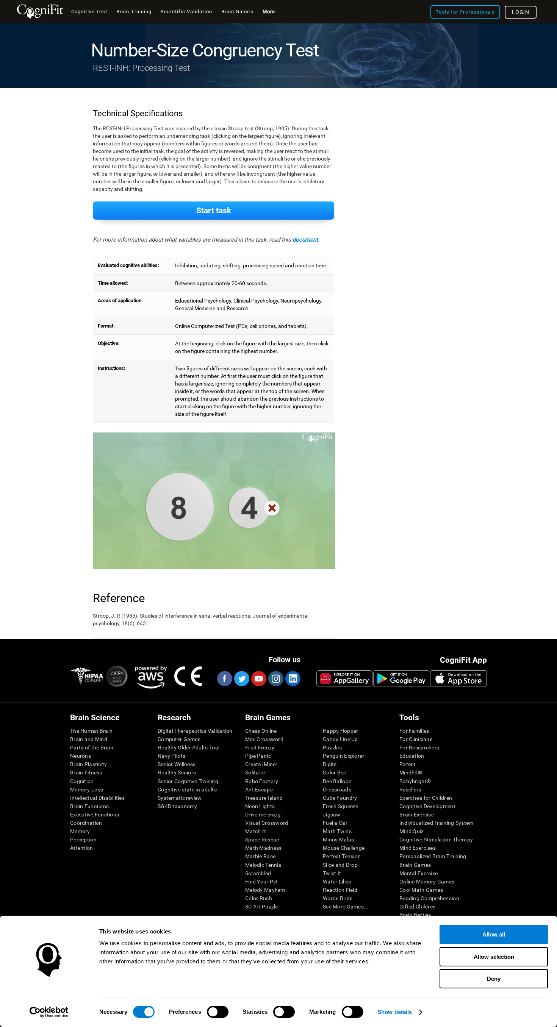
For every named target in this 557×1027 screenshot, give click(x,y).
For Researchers (419, 747)
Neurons (80, 756)
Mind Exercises (417, 848)
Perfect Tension (342, 856)
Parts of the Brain (91, 747)
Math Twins (337, 831)
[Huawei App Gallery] (344, 678)
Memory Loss (86, 790)
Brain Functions (89, 806)
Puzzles (332, 747)
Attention (81, 848)
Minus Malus (338, 840)
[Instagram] (275, 678)
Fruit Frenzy (259, 747)
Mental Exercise (418, 873)
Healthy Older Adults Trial (188, 747)
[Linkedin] (292, 678)
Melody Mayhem (265, 890)
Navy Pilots (171, 756)
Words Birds (337, 898)
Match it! (256, 831)
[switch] (217, 1012)
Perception (83, 840)
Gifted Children (417, 907)
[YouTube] (258, 678)
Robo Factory (261, 781)
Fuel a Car (335, 823)
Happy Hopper (340, 731)
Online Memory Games (426, 882)
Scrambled (258, 873)
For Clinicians (415, 739)
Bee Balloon (337, 781)
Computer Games (179, 739)
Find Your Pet (261, 882)
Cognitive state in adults (187, 790)
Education (411, 756)
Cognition (82, 781)
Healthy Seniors (177, 772)
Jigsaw (332, 815)
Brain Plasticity (88, 764)
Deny (494, 978)
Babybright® (415, 781)
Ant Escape (259, 790)
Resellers (410, 790)
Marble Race (260, 856)
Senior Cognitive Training (188, 781)
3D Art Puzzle (261, 907)
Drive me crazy (263, 815)
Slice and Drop (340, 865)
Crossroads (337, 790)
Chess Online (261, 731)
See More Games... (346, 907)
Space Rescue (262, 840)
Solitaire (255, 772)
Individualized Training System (436, 823)
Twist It (332, 873)
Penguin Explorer (343, 756)
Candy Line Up (340, 739)
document (305, 239)
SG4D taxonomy (177, 806)
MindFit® (410, 772)
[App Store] (458, 678)
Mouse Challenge (344, 848)
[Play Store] (401, 678)
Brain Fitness (86, 772)
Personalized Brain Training (432, 856)
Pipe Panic (258, 756)
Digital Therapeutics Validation (195, 731)
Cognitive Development (427, 806)
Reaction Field (340, 890)
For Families (414, 731)
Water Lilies (337, 882)
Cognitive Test (89, 11)
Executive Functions (94, 815)
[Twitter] (241, 678)
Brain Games (415, 865)
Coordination (86, 823)
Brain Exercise (416, 815)
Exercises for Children (425, 798)
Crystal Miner (261, 764)
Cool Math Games (421, 890)
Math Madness (263, 848)
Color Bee (334, 772)
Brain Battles (415, 915)
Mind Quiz (411, 831)
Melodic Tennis (263, 865)
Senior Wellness (177, 764)
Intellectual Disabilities (97, 798)
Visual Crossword (266, 823)
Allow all (493, 934)
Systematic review (180, 798)
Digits (330, 764)
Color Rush (258, 898)
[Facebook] (224, 678)
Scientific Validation (186, 11)
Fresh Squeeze (340, 806)
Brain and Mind (88, 739)
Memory (80, 831)
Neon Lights (260, 806)
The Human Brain (91, 731)
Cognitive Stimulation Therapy (436, 840)
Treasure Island (264, 798)
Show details (394, 1012)
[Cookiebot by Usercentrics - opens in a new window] (49, 1012)
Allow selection (494, 957)
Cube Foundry (340, 798)
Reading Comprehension (429, 898)
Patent (407, 764)
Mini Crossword (264, 739)
